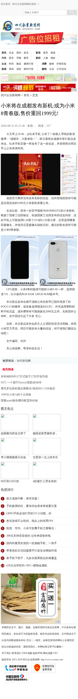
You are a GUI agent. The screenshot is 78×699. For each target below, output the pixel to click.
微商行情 (28, 63)
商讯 (11, 69)
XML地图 (27, 653)
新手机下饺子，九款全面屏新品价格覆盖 (31, 558)
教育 (26, 58)
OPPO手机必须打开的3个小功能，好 (28, 513)
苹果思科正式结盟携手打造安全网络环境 (31, 550)
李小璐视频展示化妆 (13, 457)
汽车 (4, 58)
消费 (44, 63)
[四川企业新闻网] (22, 22)
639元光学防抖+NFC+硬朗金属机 (26, 565)
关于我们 (6, 653)
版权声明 (37, 653)
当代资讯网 (24, 360)
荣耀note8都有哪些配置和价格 (19, 400)
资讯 (4, 52)
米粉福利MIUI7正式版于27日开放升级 (24, 376)
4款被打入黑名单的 (45, 481)
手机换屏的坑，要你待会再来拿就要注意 (31, 506)
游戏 (4, 69)
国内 (18, 52)
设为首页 (5, 4)
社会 (11, 52)
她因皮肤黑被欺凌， (45, 433)
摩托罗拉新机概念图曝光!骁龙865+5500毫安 (28, 388)
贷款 (18, 69)
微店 (18, 63)
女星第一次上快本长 (45, 457)
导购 (18, 58)
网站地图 (48, 653)
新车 (11, 58)
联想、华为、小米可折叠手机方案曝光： (31, 528)
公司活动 (61, 69)
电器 (53, 52)
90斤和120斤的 (10, 481)
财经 (38, 58)
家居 (38, 52)
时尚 (11, 63)
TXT (55, 653)
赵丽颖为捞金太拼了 (13, 433)
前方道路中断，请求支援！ (23, 498)
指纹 (53, 58)
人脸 (45, 58)
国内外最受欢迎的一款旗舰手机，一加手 (31, 543)
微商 (44, 69)
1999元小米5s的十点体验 (16, 394)
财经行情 (28, 69)
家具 (45, 52)
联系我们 (16, 653)
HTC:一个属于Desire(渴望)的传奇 (21, 382)
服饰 (51, 63)
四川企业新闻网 (10, 95)
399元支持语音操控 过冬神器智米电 (28, 535)
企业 (4, 63)
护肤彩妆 (61, 63)
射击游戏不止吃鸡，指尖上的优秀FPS (29, 520)
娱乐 (26, 52)
